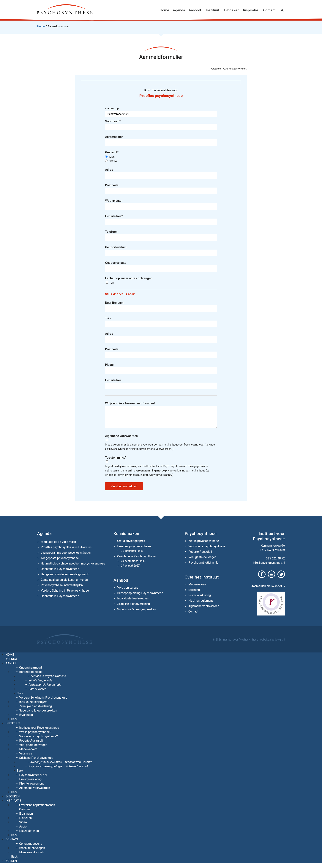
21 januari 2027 (130, 565)
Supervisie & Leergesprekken (136, 609)
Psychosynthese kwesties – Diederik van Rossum (60, 762)
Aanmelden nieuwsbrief (266, 586)
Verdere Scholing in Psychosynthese (65, 590)
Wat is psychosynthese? (35, 732)
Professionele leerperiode (45, 684)
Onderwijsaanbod (30, 667)
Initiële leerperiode (40, 680)
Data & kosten (37, 689)
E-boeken (231, 10)
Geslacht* (112, 152)
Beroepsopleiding (30, 672)
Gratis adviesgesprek (131, 541)
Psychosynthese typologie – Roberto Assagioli (59, 766)
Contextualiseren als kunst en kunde (64, 579)
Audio (23, 826)
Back (20, 693)
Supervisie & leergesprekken (38, 710)
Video (23, 822)
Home (164, 10)
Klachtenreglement (200, 600)
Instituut (212, 10)
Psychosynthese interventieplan (62, 585)
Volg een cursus (127, 587)
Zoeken (11, 861)
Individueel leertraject (33, 702)
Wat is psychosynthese (203, 541)
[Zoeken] (282, 10)
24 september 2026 (133, 561)
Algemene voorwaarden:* (122, 436)
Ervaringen (26, 715)
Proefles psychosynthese (134, 546)
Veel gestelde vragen (202, 557)
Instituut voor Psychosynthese (39, 727)
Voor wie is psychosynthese (206, 546)
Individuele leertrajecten (133, 598)
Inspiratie (250, 10)
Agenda (179, 10)
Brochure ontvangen (32, 848)
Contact (269, 10)
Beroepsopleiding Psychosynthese (140, 593)
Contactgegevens (30, 843)
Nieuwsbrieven (29, 831)
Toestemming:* (115, 457)
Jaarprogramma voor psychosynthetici (66, 552)
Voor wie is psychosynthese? (38, 736)
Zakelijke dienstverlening (133, 604)
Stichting (194, 590)
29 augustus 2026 (132, 551)
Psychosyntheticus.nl (33, 775)
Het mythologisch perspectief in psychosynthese (73, 563)
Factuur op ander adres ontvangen (128, 278)
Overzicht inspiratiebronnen (37, 805)
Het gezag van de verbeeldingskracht (65, 574)
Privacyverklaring (199, 595)
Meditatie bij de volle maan (58, 542)
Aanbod (195, 10)
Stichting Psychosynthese (36, 758)
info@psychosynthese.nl (269, 562)
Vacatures (25, 753)
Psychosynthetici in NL (203, 562)
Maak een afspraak (31, 852)
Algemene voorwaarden (203, 606)
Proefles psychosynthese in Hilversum (66, 547)
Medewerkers (197, 584)
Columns (25, 809)
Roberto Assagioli (200, 551)
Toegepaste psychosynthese (60, 558)
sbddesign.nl (277, 639)
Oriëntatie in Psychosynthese (60, 569)
